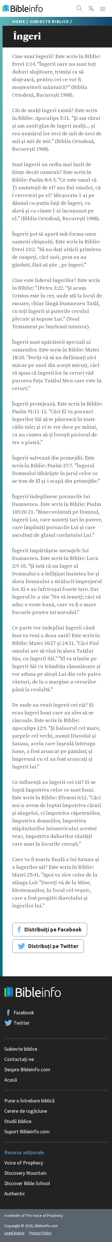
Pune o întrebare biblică (29, 1100)
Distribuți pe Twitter (53, 946)
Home (18, 21)
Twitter (21, 1023)
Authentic (14, 1193)
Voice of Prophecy (23, 1162)
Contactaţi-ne (19, 1059)
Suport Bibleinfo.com (27, 1131)
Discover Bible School (27, 1183)
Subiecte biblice (49, 21)
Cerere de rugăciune (25, 1111)
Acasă (10, 1079)
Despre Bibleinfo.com (27, 1069)
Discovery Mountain (25, 1173)
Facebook (23, 1012)
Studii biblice (17, 1121)
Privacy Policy (40, 1233)
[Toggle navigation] (103, 8)
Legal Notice (14, 1233)
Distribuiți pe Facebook (53, 929)
